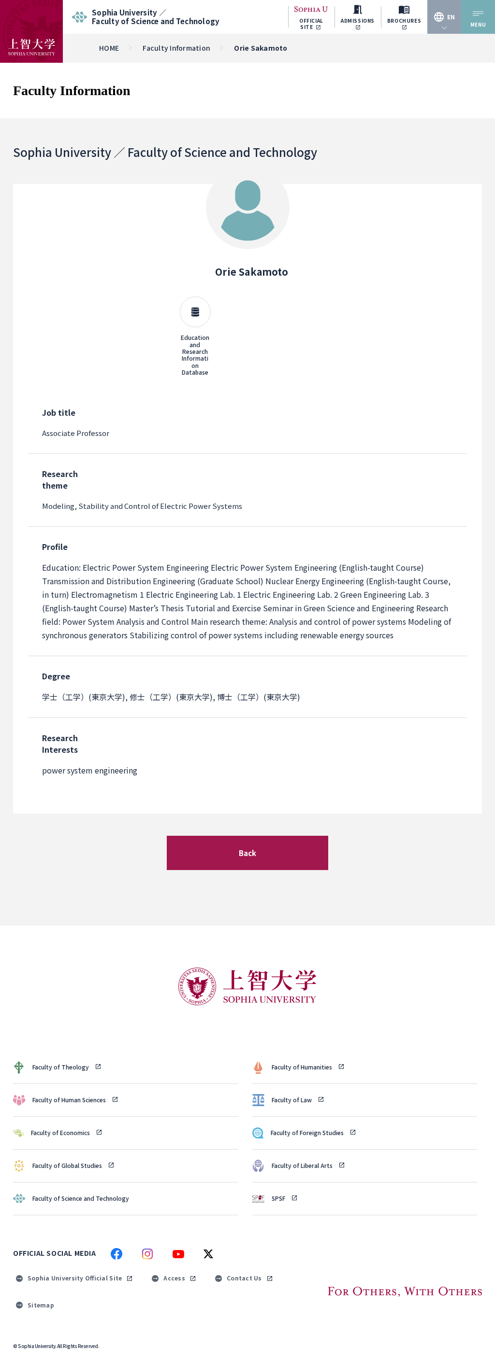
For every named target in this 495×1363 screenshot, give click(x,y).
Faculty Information (176, 48)
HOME (109, 48)
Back (248, 853)
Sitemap (41, 1305)
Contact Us (244, 1278)
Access (174, 1278)
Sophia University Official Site (75, 1278)
